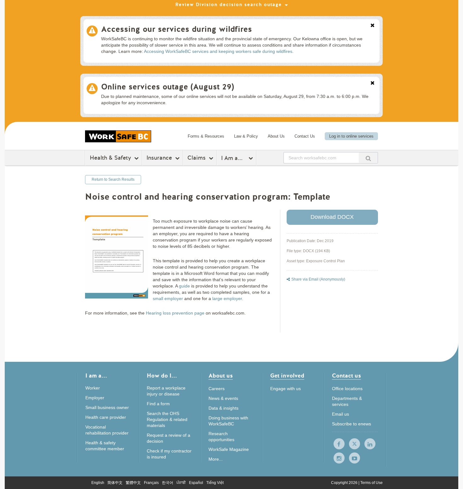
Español (196, 482)
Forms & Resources (206, 136)
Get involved (287, 376)
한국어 (167, 482)
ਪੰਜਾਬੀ (181, 482)
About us (221, 376)
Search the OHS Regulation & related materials (167, 419)
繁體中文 (133, 482)
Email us (340, 414)
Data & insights (223, 408)
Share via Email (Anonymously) (318, 279)
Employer (94, 397)
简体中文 (115, 482)
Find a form (158, 403)
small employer (168, 298)
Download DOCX (332, 217)
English (97, 482)
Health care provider (105, 417)
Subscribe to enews (351, 423)
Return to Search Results (113, 179)
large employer (227, 298)
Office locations (347, 388)
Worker (92, 387)
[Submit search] (368, 157)
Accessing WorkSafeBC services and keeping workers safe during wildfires (218, 51)
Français (151, 482)
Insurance (159, 158)
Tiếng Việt (215, 482)
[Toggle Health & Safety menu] (137, 158)
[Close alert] (372, 25)
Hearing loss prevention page (175, 313)
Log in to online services (351, 136)
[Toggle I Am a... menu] (251, 158)
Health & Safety (110, 158)
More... (216, 459)
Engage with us (285, 388)
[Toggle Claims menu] (211, 158)
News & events (223, 398)
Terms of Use (371, 482)
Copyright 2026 (344, 482)
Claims (196, 158)
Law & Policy (246, 136)
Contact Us (304, 136)
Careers (217, 388)
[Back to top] (399, 455)
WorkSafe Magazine (229, 449)
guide (184, 285)
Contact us (346, 376)
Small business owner (107, 407)
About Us (276, 136)
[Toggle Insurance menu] (178, 158)
